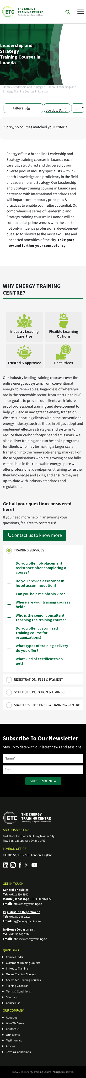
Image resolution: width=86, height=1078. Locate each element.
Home (7, 87)
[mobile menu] (80, 11)
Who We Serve (15, 1023)
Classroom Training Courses (23, 963)
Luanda (50, 87)
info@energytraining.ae (27, 904)
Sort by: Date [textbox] (56, 110)
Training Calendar (17, 986)
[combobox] (57, 108)
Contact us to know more (37, 535)
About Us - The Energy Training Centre (47, 704)
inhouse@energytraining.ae (30, 939)
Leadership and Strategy (28, 87)
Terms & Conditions (18, 991)
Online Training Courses (21, 974)
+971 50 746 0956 (41, 899)
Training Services (29, 550)
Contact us (12, 1029)
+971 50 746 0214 (19, 934)
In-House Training (17, 968)
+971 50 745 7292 (19, 917)
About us (11, 1017)
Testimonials (14, 1040)
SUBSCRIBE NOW (43, 781)
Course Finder (14, 957)
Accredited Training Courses (23, 980)
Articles (10, 1046)
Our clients (13, 1035)
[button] (77, 108)
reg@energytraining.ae (27, 921)
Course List (13, 1003)
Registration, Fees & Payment (38, 679)
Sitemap (11, 997)
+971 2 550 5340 (18, 894)
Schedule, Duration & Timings (39, 692)
